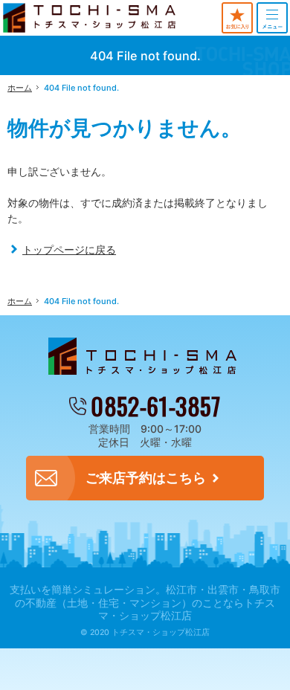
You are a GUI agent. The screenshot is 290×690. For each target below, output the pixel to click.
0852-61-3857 (155, 406)
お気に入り (237, 17)
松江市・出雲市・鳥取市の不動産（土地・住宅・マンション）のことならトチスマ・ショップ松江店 (147, 602)
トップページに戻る (69, 249)
